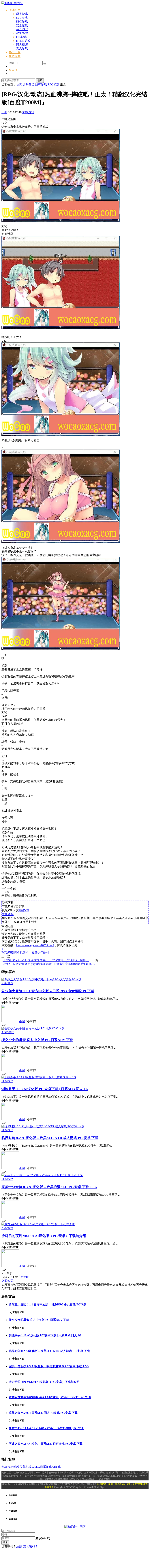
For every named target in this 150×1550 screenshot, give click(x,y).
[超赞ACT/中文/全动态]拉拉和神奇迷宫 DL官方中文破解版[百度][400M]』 (48, 964)
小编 (4, 112)
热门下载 (14, 52)
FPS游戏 (21, 36)
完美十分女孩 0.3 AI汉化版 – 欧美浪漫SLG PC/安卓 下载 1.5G (49, 1187)
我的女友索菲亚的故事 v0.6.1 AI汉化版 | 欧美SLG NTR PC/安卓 (50, 1397)
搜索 (40, 80)
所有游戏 (22, 13)
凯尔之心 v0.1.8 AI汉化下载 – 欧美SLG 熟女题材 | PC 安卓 (46, 1428)
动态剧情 (11, 952)
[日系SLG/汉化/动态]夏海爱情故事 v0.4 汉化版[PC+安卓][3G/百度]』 (45, 960)
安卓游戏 (22, 25)
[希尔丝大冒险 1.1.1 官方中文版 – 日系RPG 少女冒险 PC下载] (41, 979)
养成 (14, 1466)
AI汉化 (56, 1466)
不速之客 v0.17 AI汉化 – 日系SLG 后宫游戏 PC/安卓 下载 (45, 1443)
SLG (37, 1466)
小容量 (33, 952)
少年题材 (43, 952)
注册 (19, 1546)
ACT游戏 (22, 29)
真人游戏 (22, 48)
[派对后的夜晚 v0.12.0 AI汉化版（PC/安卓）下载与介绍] (38, 1224)
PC (3, 952)
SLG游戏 (22, 17)
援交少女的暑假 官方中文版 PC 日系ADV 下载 (37, 1040)
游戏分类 (14, 10)
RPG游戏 (22, 21)
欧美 (20, 1466)
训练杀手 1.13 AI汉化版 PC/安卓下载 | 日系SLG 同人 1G (44, 1089)
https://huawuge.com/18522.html (35, 945)
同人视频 (22, 44)
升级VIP (23, 910)
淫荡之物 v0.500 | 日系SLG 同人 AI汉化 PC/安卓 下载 (43, 1412)
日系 (43, 1466)
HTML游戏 (23, 40)
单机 (20, 952)
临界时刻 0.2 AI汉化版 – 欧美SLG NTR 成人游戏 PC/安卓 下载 (49, 1138)
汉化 (49, 1466)
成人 (31, 1466)
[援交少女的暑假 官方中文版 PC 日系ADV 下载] (32, 1028)
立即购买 (8, 914)
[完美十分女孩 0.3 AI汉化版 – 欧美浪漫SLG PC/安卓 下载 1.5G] (42, 1175)
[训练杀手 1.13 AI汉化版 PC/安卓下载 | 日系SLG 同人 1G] (38, 1077)
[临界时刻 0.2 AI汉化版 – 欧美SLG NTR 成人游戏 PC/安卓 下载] (42, 1126)
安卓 (26, 952)
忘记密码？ (30, 1546)
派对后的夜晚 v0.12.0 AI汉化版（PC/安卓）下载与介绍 (43, 1236)
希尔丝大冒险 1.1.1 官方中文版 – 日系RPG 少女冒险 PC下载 (47, 991)
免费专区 (14, 56)
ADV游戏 (7, 1032)
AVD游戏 (22, 33)
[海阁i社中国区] (12, 3)
